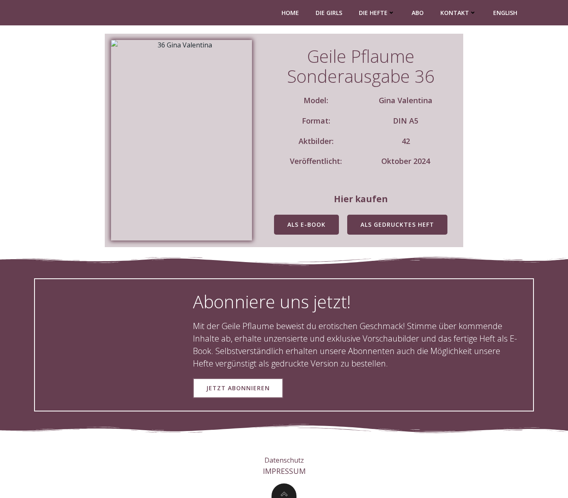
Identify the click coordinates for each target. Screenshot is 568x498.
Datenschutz (284, 460)
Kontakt (454, 13)
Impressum (284, 471)
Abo (418, 13)
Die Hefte (373, 13)
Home (290, 13)
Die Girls (329, 13)
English (505, 13)
